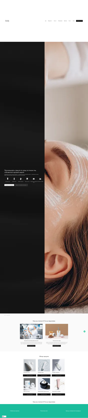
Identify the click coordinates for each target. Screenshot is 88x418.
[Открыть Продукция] (51, 20)
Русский (4, 416)
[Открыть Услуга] (56, 20)
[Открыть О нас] (70, 20)
